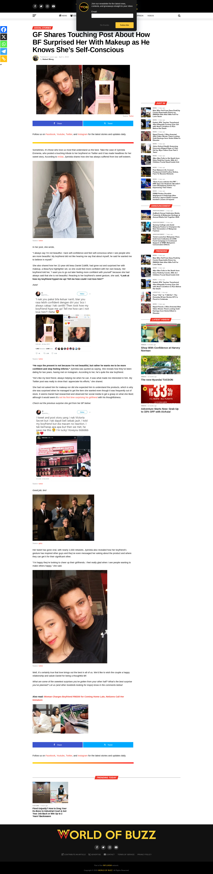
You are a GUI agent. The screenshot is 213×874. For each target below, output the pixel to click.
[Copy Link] (3, 58)
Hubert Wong (48, 59)
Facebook (50, 134)
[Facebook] (3, 29)
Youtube (61, 134)
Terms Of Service (126, 854)
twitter (41, 241)
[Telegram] (3, 51)
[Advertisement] (160, 82)
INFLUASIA (107, 865)
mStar (60, 156)
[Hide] (1, 65)
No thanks (104, 25)
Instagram (83, 134)
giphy (40, 543)
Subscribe (124, 25)
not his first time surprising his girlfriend (78, 397)
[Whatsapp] (3, 44)
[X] (3, 36)
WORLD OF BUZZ (105, 870)
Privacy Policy (144, 854)
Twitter (131, 116)
